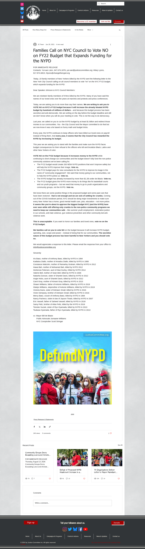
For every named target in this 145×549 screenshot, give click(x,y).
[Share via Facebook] (34, 427)
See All (120, 445)
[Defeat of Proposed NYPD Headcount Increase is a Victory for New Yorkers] (72, 457)
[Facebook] (22, 17)
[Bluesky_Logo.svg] (22, 12)
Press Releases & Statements (61, 30)
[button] (120, 30)
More (89, 30)
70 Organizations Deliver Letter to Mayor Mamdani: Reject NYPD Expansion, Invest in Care (105, 471)
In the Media (79, 30)
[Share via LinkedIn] (45, 427)
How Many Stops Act (39, 30)
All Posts (25, 30)
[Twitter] (22, 8)
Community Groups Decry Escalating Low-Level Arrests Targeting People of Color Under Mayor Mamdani (37, 454)
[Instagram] (22, 4)
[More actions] (110, 44)
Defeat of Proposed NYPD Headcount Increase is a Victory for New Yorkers (70, 471)
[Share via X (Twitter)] (39, 427)
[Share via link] (50, 427)
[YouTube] (22, 21)
